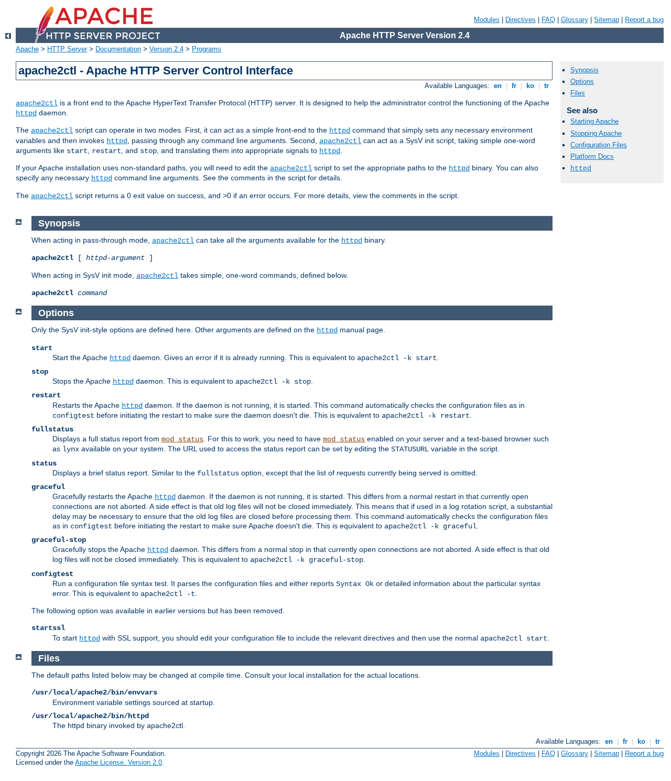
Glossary (574, 20)
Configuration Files (598, 145)
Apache (27, 49)
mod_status (182, 439)
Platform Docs (592, 156)
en (498, 86)
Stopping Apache (596, 133)
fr (514, 86)
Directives (520, 20)
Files (577, 93)
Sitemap (606, 20)
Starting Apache (594, 121)
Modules (487, 20)
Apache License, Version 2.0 (118, 762)
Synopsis (584, 70)
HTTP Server (67, 49)
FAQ (548, 20)
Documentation (118, 49)
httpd (26, 113)
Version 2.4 (166, 49)
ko (530, 86)
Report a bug (644, 20)
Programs (206, 49)
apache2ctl (37, 103)
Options (582, 81)
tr (546, 86)
